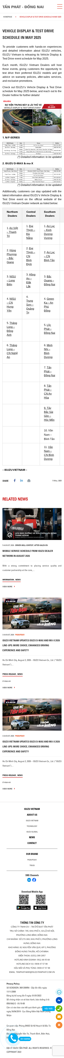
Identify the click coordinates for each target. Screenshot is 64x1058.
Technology (32, 826)
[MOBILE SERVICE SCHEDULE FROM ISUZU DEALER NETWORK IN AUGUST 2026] (32, 524)
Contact (32, 843)
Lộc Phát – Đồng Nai (49, 329)
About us (32, 814)
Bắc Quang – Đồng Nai (49, 280)
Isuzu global (32, 832)
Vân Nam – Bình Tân (49, 434)
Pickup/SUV (32, 860)
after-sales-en (41, 545)
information (8, 579)
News (18, 579)
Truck (32, 865)
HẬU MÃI (48, 1008)
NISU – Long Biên (11, 280)
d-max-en (6, 681)
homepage (7, 17)
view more (7, 586)
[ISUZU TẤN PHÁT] (27, 6)
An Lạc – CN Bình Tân (49, 256)
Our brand (32, 854)
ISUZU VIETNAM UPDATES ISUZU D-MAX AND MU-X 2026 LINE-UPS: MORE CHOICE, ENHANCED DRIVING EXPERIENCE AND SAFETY (31, 645)
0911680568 (25, 1039)
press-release (9, 674)
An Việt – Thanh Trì (12, 232)
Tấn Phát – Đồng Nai (49, 371)
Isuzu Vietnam (32, 809)
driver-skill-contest (24, 545)
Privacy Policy (13, 983)
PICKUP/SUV (19, 635)
